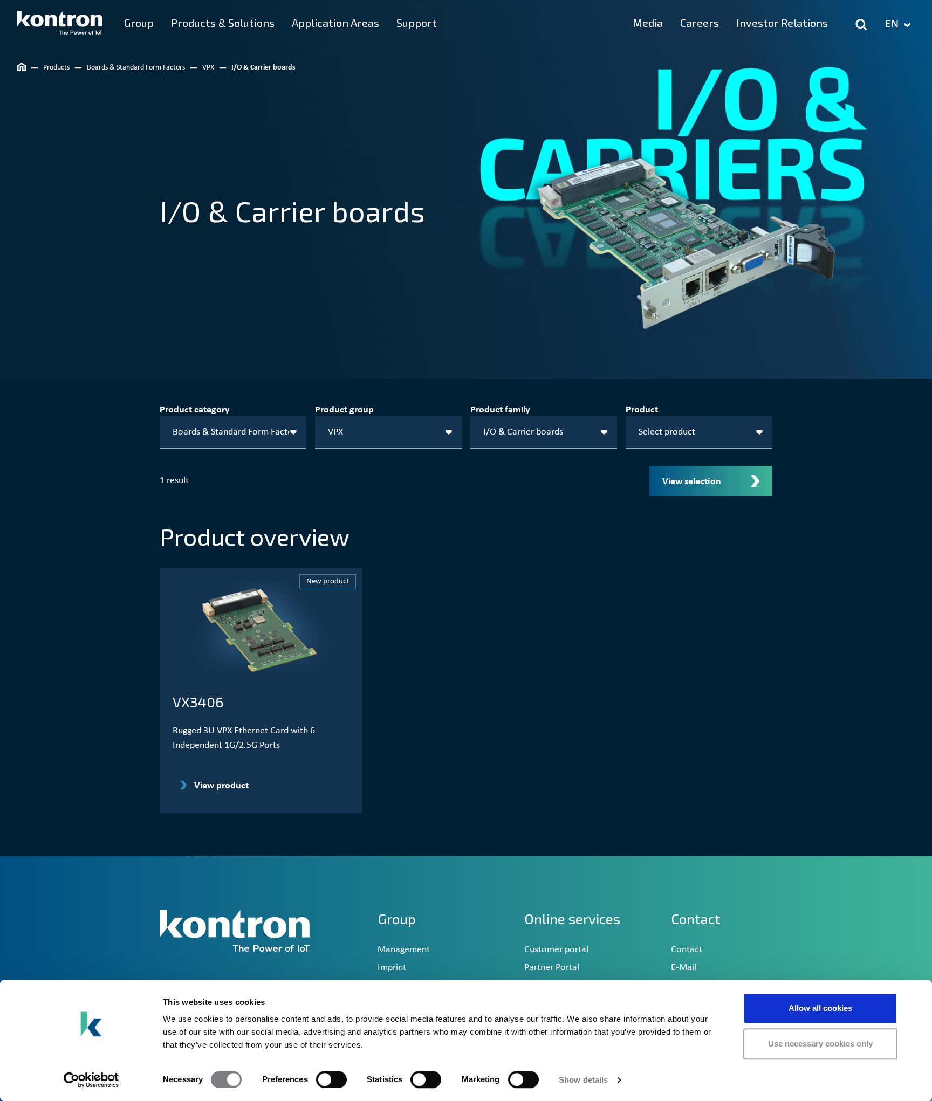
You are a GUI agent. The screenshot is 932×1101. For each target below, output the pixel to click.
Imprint (392, 967)
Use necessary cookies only (820, 1043)
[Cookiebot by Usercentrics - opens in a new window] (91, 1080)
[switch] (331, 1079)
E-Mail (683, 967)
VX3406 (198, 701)
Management (404, 950)
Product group (344, 410)
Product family (500, 410)
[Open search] (861, 25)
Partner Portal (551, 967)
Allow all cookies (820, 1008)
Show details (583, 1079)
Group (397, 918)
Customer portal (556, 950)
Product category (195, 410)
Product (642, 410)
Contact (686, 950)
